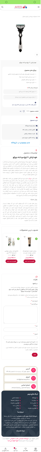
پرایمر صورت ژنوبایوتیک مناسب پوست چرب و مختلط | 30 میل (29, 253)
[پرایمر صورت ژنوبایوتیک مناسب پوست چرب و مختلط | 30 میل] (29, 241)
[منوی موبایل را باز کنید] (39, 7)
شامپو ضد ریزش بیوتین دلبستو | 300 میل (11, 252)
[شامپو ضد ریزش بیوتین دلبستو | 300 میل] (11, 241)
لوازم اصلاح (25, 16)
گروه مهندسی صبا (13, 441)
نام (36, 326)
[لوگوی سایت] (20, 7)
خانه (39, 16)
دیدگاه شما (34, 304)
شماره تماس (25, 385)
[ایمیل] (33, 378)
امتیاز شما (34, 301)
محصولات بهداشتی (33, 16)
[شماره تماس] (33, 386)
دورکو (30, 179)
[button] (29, 261)
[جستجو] (2, 7)
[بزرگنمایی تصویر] (37, 55)
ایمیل (36, 334)
